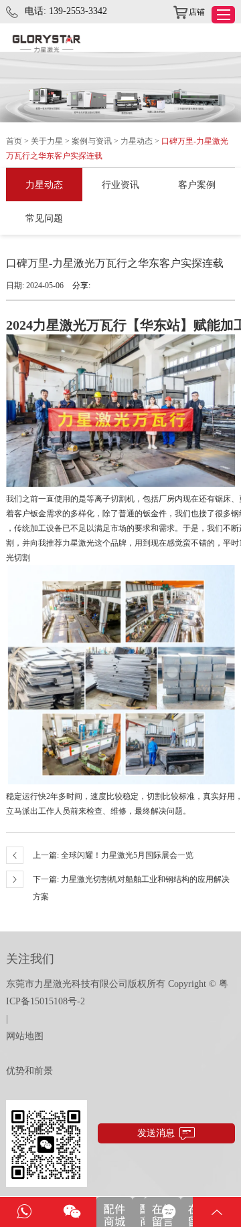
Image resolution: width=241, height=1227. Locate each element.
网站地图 (25, 1036)
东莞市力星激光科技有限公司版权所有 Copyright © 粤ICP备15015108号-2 (117, 992)
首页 (14, 141)
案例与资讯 (92, 141)
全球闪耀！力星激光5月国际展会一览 (127, 855)
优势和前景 (29, 1071)
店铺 (197, 12)
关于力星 (47, 141)
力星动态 (136, 141)
